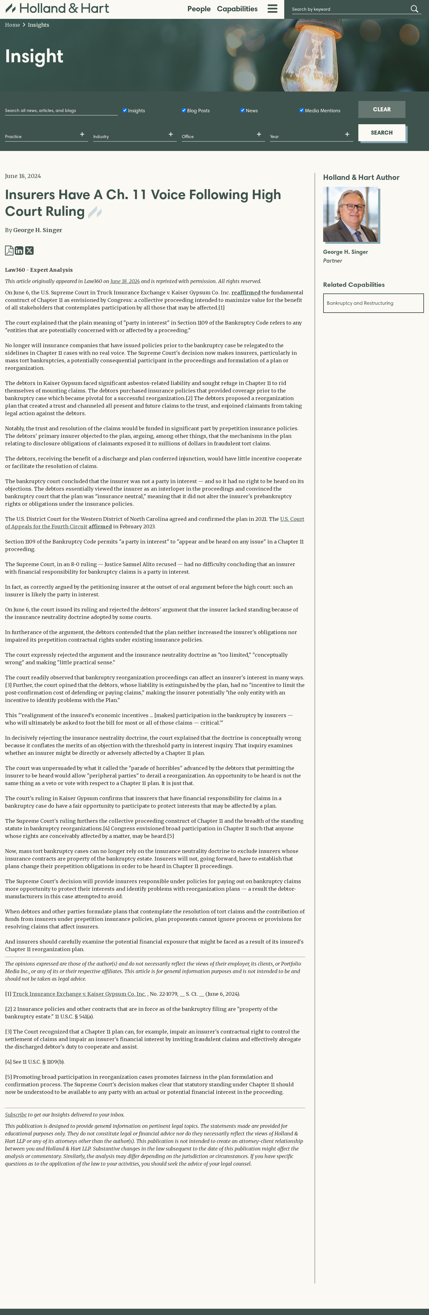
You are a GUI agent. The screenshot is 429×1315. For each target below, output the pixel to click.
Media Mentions (322, 111)
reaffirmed (245, 292)
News (252, 111)
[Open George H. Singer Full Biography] (350, 240)
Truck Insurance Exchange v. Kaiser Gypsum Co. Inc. (79, 994)
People (199, 8)
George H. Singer (37, 230)
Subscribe (16, 1115)
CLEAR (382, 109)
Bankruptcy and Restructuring (360, 303)
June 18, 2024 (125, 281)
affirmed (100, 526)
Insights (38, 25)
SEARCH (382, 132)
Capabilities (237, 8)
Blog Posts (198, 111)
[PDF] (9, 250)
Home (12, 25)
